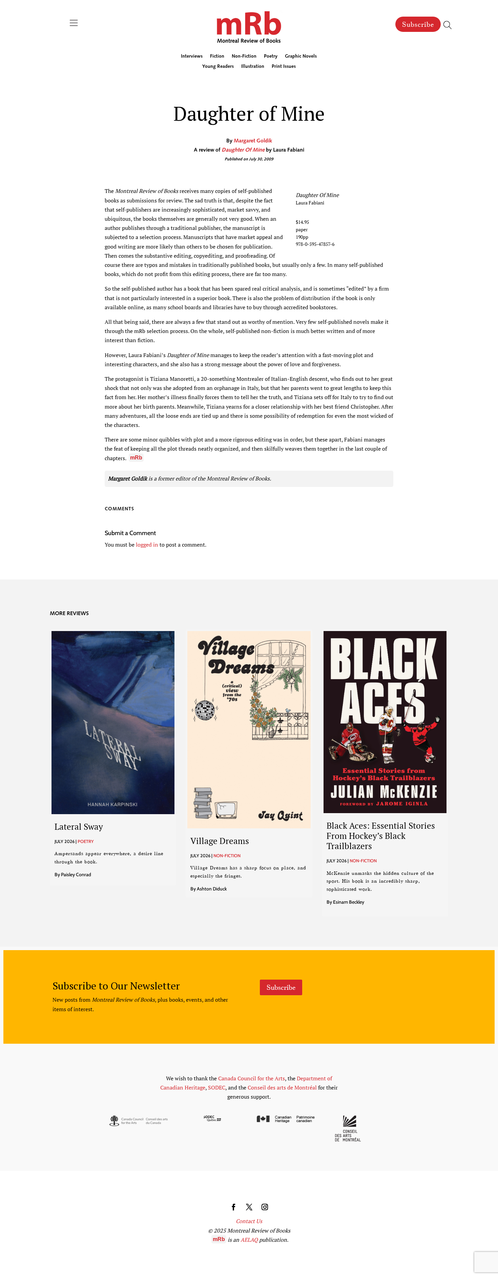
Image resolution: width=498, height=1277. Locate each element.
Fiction (217, 56)
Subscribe (418, 24)
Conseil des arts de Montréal (282, 1087)
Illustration (252, 66)
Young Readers (218, 66)
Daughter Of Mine (243, 150)
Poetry (270, 56)
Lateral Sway (79, 826)
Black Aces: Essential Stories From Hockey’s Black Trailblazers (381, 835)
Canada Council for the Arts (251, 1078)
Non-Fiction (244, 56)
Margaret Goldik (253, 141)
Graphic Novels (301, 56)
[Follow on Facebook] (233, 1207)
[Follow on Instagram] (264, 1207)
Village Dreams (219, 840)
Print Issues (284, 66)
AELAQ (249, 1239)
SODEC (216, 1087)
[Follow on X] (249, 1207)
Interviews (192, 56)
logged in (147, 544)
